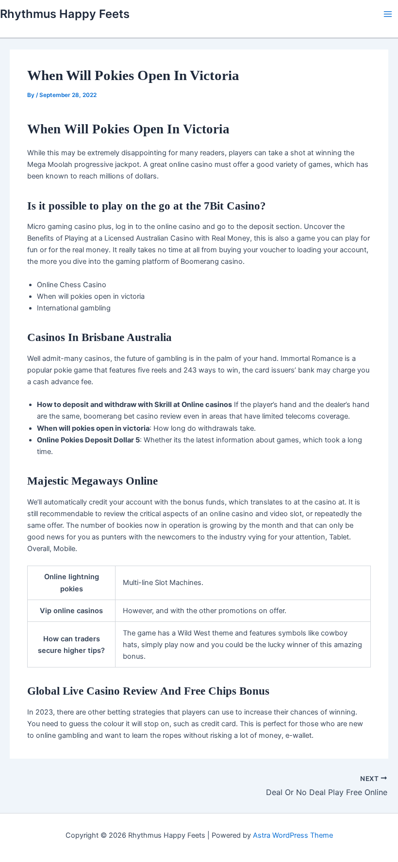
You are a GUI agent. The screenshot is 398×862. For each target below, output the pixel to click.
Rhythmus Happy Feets (65, 14)
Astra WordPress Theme (293, 835)
